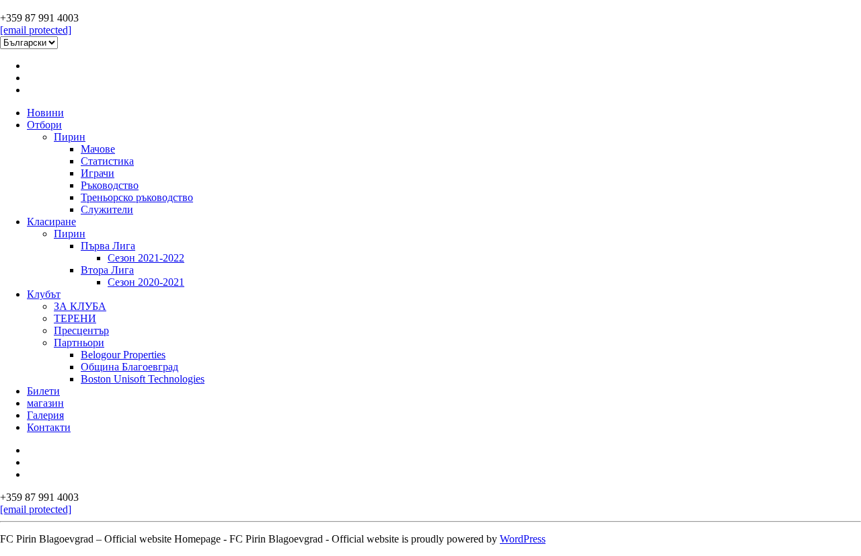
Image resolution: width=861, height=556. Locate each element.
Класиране (51, 221)
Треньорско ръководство (137, 197)
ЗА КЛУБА (80, 306)
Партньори (79, 342)
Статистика (107, 161)
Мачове (98, 149)
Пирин (69, 137)
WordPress (523, 539)
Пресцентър (81, 330)
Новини (45, 112)
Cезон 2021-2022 (146, 258)
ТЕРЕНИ (75, 318)
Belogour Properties (123, 354)
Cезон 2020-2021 (146, 282)
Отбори (44, 124)
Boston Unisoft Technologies (142, 379)
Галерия (45, 415)
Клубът (44, 294)
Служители (107, 209)
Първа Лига (108, 245)
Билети (43, 391)
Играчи (97, 173)
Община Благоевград (129, 366)
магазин (45, 403)
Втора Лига (107, 270)
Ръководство (110, 185)
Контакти (49, 427)
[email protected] (35, 30)
